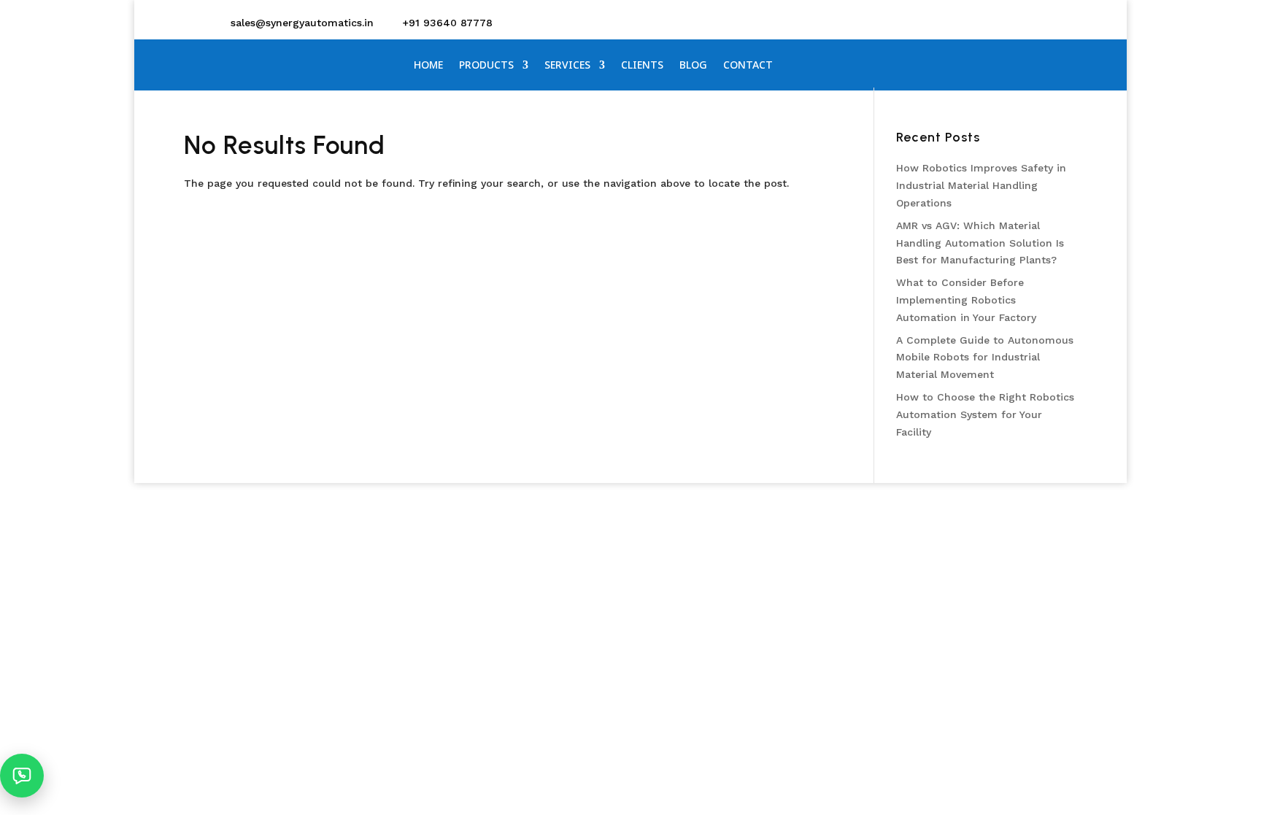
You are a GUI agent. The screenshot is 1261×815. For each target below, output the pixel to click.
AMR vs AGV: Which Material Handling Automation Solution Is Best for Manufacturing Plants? (980, 243)
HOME (428, 66)
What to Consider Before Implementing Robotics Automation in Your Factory (966, 300)
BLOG (693, 66)
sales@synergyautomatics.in (302, 22)
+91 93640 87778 (447, 22)
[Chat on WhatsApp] (22, 775)
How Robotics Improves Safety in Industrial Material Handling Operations (981, 185)
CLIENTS (642, 66)
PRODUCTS (486, 66)
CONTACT (748, 66)
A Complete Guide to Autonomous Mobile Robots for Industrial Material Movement (984, 357)
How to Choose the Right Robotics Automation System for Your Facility (985, 414)
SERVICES (567, 66)
